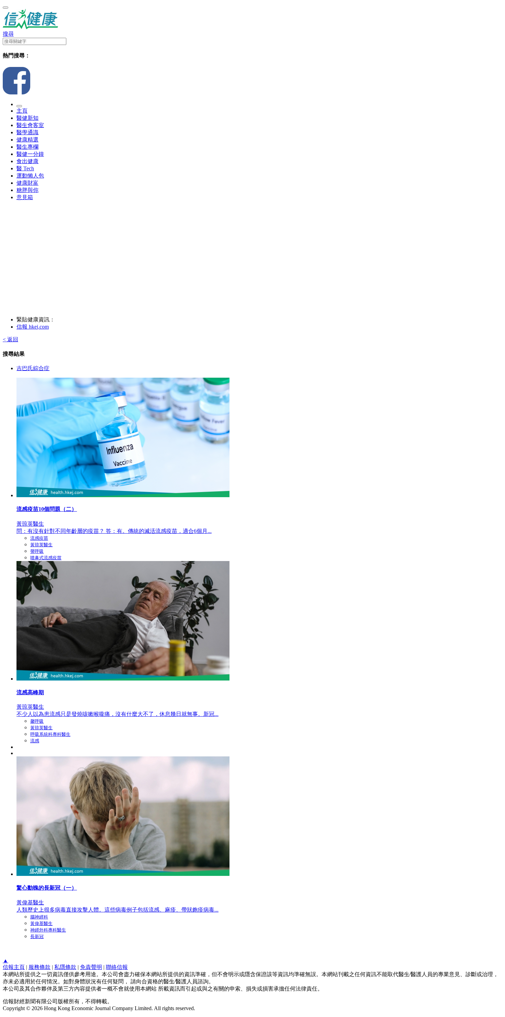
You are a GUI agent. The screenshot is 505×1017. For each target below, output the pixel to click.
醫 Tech (25, 168)
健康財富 (27, 183)
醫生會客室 (30, 125)
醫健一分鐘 (30, 154)
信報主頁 (14, 967)
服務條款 (39, 967)
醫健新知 (27, 118)
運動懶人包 (30, 176)
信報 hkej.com (32, 327)
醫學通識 (27, 132)
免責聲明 (91, 967)
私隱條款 (65, 967)
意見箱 (24, 197)
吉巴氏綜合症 (32, 368)
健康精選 (27, 139)
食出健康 (27, 161)
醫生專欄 (27, 147)
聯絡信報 (117, 967)
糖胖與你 (27, 190)
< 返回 (10, 339)
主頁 (21, 111)
